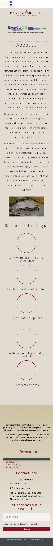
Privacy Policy (12, 467)
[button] (47, 4)
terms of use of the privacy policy (26, 524)
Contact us (11, 461)
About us (10, 459)
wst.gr (31, 544)
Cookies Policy (13, 464)
